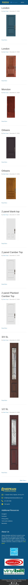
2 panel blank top (11, 211)
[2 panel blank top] (11, 229)
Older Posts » (23, 480)
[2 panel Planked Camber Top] (11, 313)
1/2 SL (5, 409)
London (5, 8)
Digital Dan (16, 584)
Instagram (4, 514)
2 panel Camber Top (12, 252)
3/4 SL (5, 337)
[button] (22, 2)
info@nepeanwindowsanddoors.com (13, 498)
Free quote (14, 2)
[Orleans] (11, 147)
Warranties (4, 523)
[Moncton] (11, 107)
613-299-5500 (7, 501)
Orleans (6, 130)
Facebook (4, 516)
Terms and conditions (7, 521)
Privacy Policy (13, 581)
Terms (8, 581)
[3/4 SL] (14, 370)
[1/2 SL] (14, 442)
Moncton (6, 89)
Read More (4, 40)
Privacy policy (5, 518)
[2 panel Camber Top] (11, 269)
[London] (11, 25)
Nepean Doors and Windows (11, 579)
